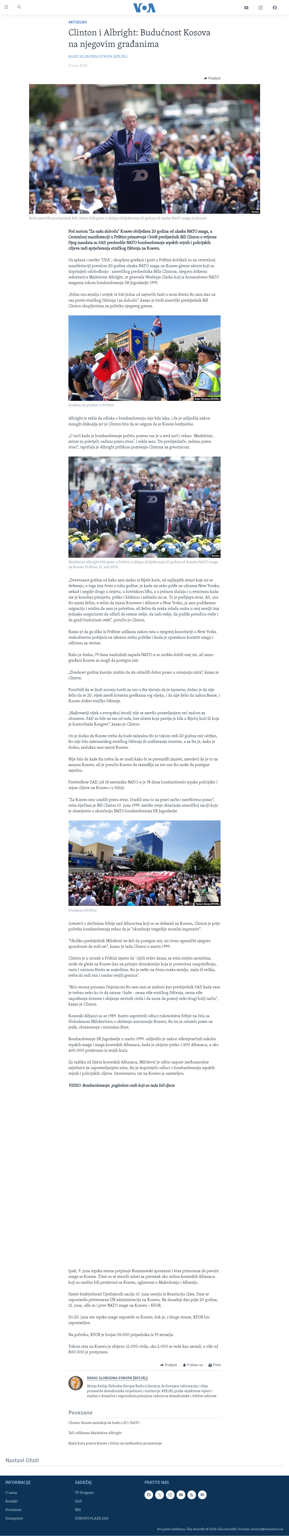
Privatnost (13, 1510)
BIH (78, 1510)
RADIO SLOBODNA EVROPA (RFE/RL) (98, 57)
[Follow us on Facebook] (148, 1494)
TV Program (84, 1493)
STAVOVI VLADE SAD (91, 1519)
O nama (11, 1493)
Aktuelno (77, 23)
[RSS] (191, 1494)
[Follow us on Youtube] (181, 1494)
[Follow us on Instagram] (170, 1494)
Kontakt (11, 1501)
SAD (78, 1501)
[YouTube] (246, 7)
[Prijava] (202, 1494)
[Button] (212, 78)
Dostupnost (14, 1519)
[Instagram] (261, 7)
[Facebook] (275, 7)
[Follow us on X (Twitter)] (159, 1494)
